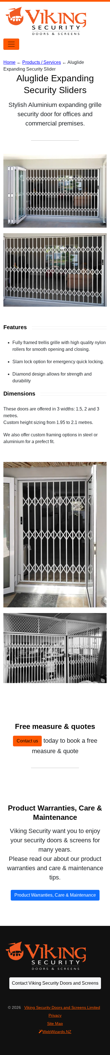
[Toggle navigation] (11, 44)
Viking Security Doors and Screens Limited (62, 1007)
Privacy (55, 1015)
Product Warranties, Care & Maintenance (55, 895)
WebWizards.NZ (56, 1031)
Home (9, 62)
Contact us (27, 740)
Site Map (55, 1023)
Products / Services (41, 62)
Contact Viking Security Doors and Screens (55, 983)
